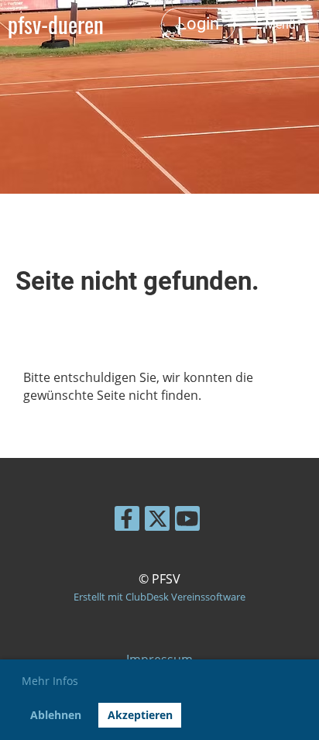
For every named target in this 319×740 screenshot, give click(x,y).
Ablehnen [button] (55, 714)
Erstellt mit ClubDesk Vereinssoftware (159, 597)
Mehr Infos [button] (50, 680)
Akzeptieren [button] (140, 714)
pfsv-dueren (56, 24)
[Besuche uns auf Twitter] (157, 521)
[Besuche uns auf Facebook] (127, 521)
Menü (279, 24)
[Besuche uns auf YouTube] (187, 521)
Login (198, 23)
